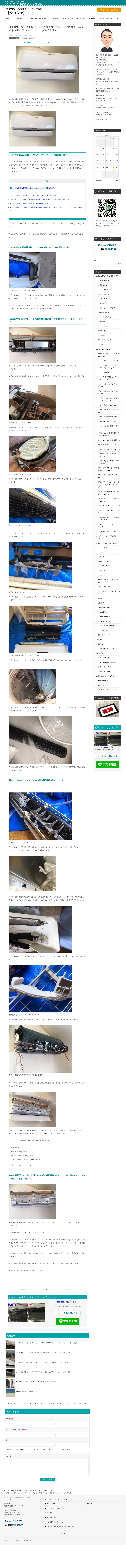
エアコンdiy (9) (103, 289)
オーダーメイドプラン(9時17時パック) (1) (107, 537)
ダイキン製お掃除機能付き (27, 38)
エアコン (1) (100, 344)
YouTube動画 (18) (104, 280)
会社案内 (92, 18)
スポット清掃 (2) (103, 658)
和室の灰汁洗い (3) (104, 586)
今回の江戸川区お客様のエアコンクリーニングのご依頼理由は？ (33, 188)
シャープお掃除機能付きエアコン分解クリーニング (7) (108, 378)
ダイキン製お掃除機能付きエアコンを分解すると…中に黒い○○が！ (34, 195)
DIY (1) (100, 644)
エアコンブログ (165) (103, 349)
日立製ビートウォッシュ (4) (107, 690)
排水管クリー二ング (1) (105, 598)
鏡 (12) (102, 570)
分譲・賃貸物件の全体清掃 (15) (108, 662)
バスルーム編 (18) (104, 312)
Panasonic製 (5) (105, 616)
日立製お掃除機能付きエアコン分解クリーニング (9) (108, 493)
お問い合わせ (91, 1504)
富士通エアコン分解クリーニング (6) (108, 476)
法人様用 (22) (100, 653)
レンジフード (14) (104, 575)
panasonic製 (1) (103, 680)
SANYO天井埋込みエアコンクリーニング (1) (109, 355)
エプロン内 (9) (104, 566)
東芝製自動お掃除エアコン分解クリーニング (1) (108, 519)
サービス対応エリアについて (39, 18)
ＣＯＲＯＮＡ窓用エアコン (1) (107, 531)
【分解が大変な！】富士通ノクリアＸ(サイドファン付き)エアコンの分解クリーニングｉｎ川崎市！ (43, 1362)
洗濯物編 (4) (102, 331)
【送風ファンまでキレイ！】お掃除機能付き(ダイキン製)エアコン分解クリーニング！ (41, 199)
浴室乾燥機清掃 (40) (104, 607)
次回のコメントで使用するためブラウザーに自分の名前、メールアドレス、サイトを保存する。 (41, 1449)
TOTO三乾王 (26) (105, 621)
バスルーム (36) (103, 561)
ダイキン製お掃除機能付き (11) (108, 417)
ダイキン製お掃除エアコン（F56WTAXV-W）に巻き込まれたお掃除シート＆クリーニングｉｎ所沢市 (44, 1372)
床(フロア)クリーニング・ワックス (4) (109, 593)
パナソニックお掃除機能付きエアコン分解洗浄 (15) (108, 434)
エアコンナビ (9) (103, 294)
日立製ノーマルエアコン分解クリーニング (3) (108, 500)
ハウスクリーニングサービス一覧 (57, 1499)
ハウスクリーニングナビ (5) (107, 308)
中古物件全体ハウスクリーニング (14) (108, 581)
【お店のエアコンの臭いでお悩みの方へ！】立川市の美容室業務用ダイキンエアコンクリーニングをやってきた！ (47, 1343)
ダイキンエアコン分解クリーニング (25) (108, 392)
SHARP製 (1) (102, 685)
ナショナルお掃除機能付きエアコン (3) (108, 427)
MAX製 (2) (103, 612)
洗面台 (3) (101, 603)
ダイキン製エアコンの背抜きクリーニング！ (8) (110, 399)
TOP (23, 1490)
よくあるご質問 (80, 18)
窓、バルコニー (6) (104, 635)
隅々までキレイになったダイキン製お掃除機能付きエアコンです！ (34, 203)
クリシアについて (52, 1504)
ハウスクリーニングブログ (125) (106, 543)
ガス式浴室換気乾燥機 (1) (108, 626)
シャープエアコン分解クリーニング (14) (108, 385)
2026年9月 (114, 180)
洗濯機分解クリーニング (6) (105, 676)
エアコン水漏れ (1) (104, 372)
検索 (95, 260)
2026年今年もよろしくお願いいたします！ (28, 1391)
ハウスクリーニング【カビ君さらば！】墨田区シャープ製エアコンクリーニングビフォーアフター (43, 1352)
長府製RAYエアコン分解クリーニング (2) (108, 526)
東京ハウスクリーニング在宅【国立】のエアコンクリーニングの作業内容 (36, 1381)
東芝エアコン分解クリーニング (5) (109, 505)
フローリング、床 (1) (105, 317)
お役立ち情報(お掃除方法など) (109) (107, 276)
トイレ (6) (101, 557)
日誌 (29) (99, 639)
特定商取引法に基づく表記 (55, 1522)
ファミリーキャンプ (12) (106, 648)
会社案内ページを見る (104, 119)
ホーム (8, 18)
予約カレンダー (92, 1499)
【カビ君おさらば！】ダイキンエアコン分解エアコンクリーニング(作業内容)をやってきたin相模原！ (27, 1403)
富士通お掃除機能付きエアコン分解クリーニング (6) (108, 469)
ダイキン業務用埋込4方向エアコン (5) (109, 411)
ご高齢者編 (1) (102, 285)
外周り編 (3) (102, 321)
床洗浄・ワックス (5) (105, 667)
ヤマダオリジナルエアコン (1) (107, 444)
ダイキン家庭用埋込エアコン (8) (108, 405)
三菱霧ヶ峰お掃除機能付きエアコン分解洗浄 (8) (108, 462)
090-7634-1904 (64, 1302)
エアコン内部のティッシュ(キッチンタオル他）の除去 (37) (109, 366)
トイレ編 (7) (102, 303)
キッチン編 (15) (103, 299)
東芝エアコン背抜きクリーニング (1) (108, 511)
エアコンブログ (14, 38)
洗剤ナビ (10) (102, 326)
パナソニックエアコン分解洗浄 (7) (109, 440)
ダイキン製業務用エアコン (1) (107, 421)
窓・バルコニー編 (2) (105, 340)
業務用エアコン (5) (104, 671)
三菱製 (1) (103, 630)
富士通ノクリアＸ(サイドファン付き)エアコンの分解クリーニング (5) (109, 484)
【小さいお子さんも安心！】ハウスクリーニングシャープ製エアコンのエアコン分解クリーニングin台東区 (69, 1403)
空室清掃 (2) (102, 335)
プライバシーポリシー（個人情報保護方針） (60, 1526)
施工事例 (55, 18)
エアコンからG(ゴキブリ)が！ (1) (108, 360)
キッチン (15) (102, 547)
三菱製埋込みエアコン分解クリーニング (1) (108, 455)
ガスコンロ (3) (104, 552)
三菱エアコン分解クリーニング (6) (109, 449)
